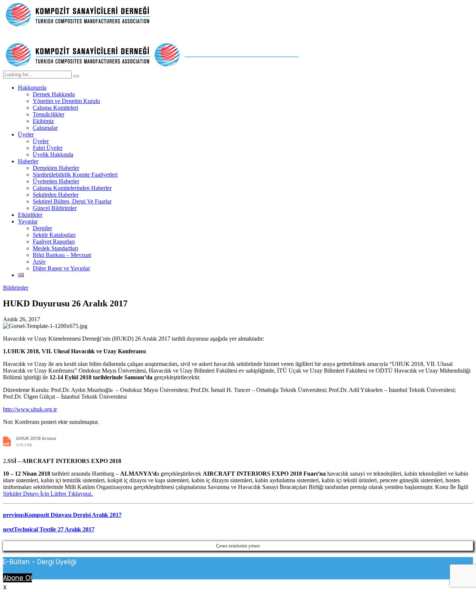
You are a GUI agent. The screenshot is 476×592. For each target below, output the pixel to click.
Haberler (28, 161)
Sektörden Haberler (55, 195)
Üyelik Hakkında (53, 154)
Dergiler (42, 228)
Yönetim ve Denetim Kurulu (66, 101)
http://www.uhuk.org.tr (30, 409)
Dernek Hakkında (54, 94)
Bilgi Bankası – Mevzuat (62, 255)
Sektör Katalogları (54, 235)
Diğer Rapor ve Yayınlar (61, 268)
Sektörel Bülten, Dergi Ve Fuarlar (72, 201)
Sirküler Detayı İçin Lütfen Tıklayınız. (48, 493)
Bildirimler (15, 287)
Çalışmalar (45, 128)
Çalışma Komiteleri (55, 107)
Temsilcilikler (48, 114)
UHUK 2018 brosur (36, 441)
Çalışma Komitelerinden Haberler (72, 188)
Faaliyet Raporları (54, 241)
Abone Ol (17, 577)
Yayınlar (28, 221)
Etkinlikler (30, 215)
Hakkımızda (32, 87)
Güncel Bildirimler (55, 208)
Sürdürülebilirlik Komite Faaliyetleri (75, 174)
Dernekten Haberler (56, 168)
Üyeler (26, 134)
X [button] (5, 587)
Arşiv (39, 261)
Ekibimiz (43, 121)
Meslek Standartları (55, 248)
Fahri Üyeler (47, 148)
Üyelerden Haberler (56, 181)
